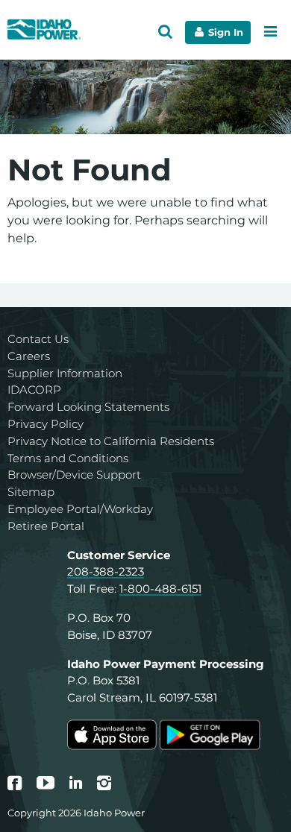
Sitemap (30, 492)
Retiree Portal (45, 526)
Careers (28, 356)
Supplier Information (64, 373)
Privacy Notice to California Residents (110, 441)
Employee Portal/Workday (80, 509)
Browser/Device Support (74, 474)
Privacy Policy (45, 424)
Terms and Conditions (67, 458)
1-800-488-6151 (160, 589)
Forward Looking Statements (88, 407)
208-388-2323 (105, 571)
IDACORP (34, 389)
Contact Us (38, 339)
